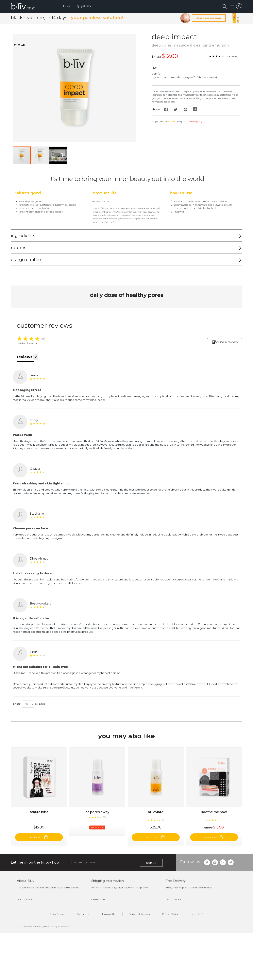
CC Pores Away (97, 812)
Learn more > (24, 899)
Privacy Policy (170, 913)
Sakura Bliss (38, 812)
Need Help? (197, 913)
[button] (40, 155)
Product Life (105, 193)
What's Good (28, 193)
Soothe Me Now (214, 812)
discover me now (208, 18)
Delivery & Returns (139, 913)
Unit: (154, 67)
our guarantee (26, 259)
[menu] (77, 6)
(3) (162, 820)
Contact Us (83, 913)
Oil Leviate (155, 812)
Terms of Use (109, 913)
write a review (227, 342)
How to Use (181, 193)
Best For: (157, 73)
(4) (221, 820)
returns (18, 247)
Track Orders (57, 913)
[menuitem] (67, 6)
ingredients (23, 235)
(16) (104, 817)
